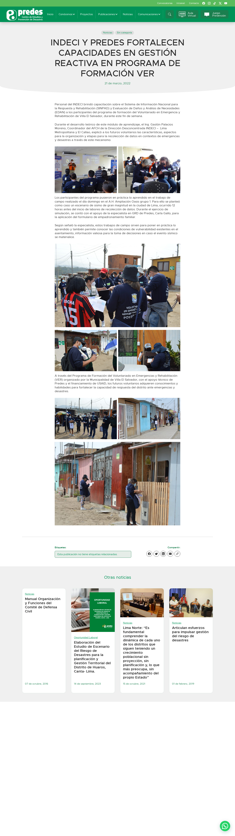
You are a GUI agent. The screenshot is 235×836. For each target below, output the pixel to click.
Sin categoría (124, 32)
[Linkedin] (163, 554)
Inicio (50, 14)
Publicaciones (106, 14)
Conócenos (65, 14)
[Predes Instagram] (209, 3)
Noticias (128, 14)
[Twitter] (156, 554)
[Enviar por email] (170, 554)
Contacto (194, 3)
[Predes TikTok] (214, 3)
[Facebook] (149, 554)
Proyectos (86, 14)
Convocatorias (164, 3)
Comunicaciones (148, 14)
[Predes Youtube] (225, 3)
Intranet (181, 3)
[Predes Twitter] (220, 3)
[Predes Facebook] (203, 3)
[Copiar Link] (177, 554)
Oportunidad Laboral (86, 637)
